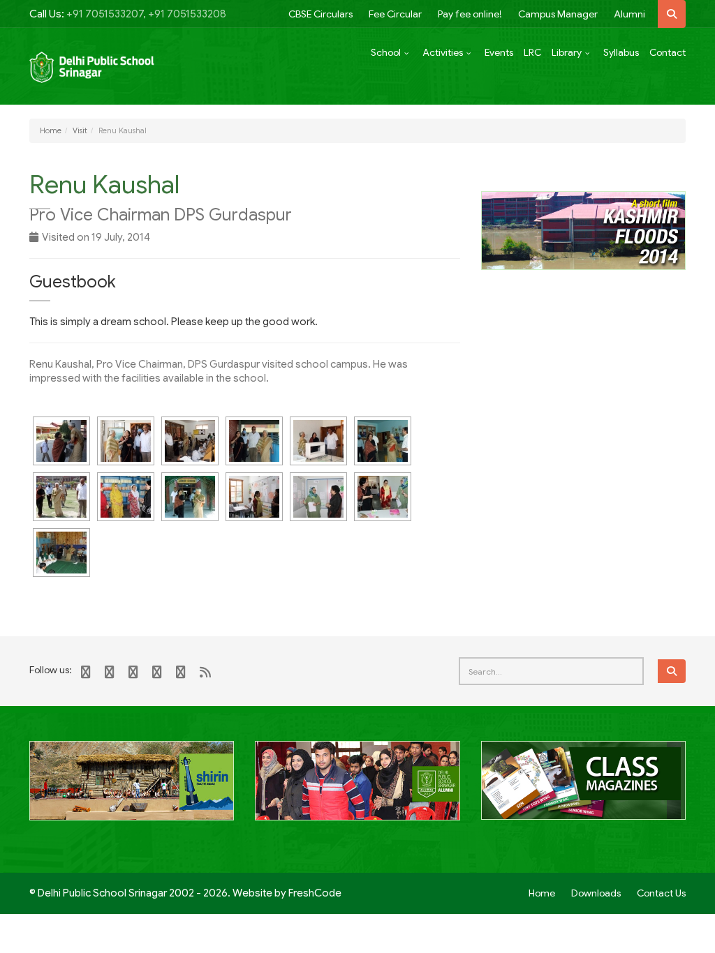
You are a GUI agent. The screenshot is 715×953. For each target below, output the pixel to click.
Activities (442, 52)
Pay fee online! (470, 14)
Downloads (596, 893)
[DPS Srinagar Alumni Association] (357, 788)
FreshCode (314, 893)
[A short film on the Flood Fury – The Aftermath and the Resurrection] (583, 229)
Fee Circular (395, 14)
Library (567, 52)
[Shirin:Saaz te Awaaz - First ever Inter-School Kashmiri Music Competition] (131, 788)
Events (499, 52)
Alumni (629, 14)
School (386, 52)
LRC (532, 52)
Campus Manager (558, 14)
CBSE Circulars (320, 14)
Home (50, 130)
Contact (667, 52)
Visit (80, 130)
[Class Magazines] (583, 788)
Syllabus (621, 52)
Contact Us (661, 893)
